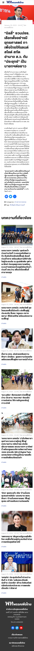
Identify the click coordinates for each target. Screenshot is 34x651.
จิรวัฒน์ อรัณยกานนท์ (17, 205)
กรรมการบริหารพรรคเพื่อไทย (18, 638)
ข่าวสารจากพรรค (20, 202)
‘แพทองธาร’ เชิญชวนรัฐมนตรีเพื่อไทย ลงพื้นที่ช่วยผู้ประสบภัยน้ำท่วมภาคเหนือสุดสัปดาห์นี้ (16, 539)
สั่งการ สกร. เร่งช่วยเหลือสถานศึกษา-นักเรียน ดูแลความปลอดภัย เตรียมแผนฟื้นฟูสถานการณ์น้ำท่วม (17, 357)
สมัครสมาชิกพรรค (18, 646)
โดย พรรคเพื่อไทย (26, 247)
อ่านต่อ (3, 277)
